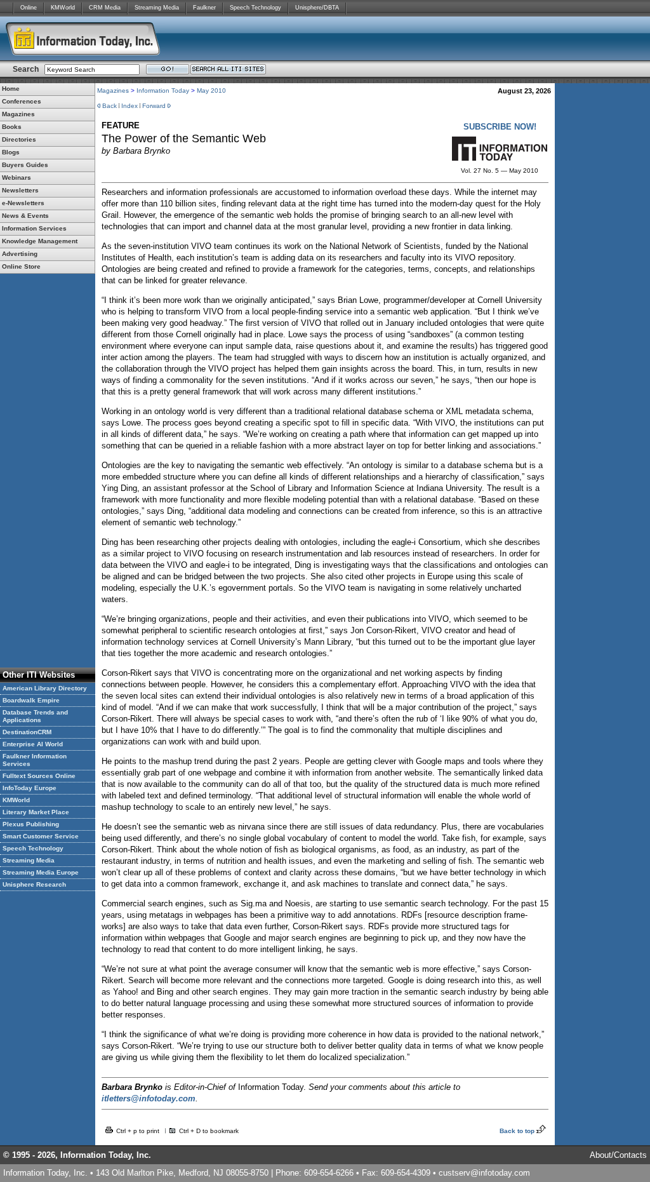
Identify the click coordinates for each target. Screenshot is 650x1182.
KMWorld (63, 7)
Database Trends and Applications (35, 716)
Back (109, 105)
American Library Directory (45, 688)
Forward (154, 105)
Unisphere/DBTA (317, 7)
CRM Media (105, 7)
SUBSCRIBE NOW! (499, 126)
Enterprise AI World (33, 744)
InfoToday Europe (29, 787)
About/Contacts (618, 1155)
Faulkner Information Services (35, 760)
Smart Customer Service (41, 836)
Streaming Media (157, 7)
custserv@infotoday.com (484, 1173)
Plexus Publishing (31, 824)
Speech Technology (255, 7)
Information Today (162, 90)
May (203, 90)
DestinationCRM (27, 732)
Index (129, 105)
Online (28, 7)
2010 (217, 90)
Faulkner (204, 7)
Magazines (113, 90)
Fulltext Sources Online (39, 775)
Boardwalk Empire (31, 700)
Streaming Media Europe (41, 872)
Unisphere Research (34, 884)
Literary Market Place (36, 812)
